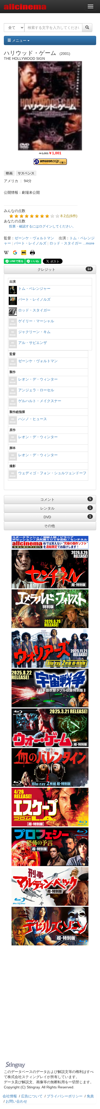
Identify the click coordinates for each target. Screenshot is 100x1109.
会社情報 (10, 1096)
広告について (32, 1096)
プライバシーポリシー (65, 1096)
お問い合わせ (16, 1101)
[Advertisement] (50, 1006)
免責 (90, 1096)
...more (88, 243)
